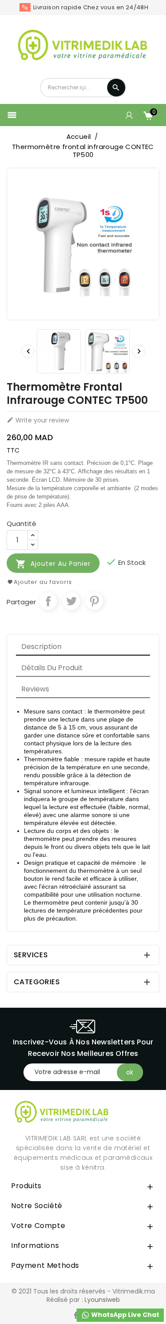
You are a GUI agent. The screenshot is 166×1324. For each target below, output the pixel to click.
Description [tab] (41, 646)
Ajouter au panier (53, 564)
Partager (48, 601)
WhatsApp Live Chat (124, 1314)
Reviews (35, 689)
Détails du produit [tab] (52, 668)
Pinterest (94, 601)
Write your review (38, 420)
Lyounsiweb (102, 1299)
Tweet (71, 601)
